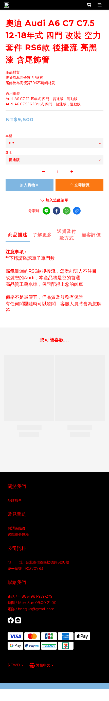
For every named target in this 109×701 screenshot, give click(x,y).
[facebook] (56, 211)
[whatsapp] (66, 211)
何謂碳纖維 (16, 528)
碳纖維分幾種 (18, 534)
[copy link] (77, 211)
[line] (46, 211)
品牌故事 (15, 500)
